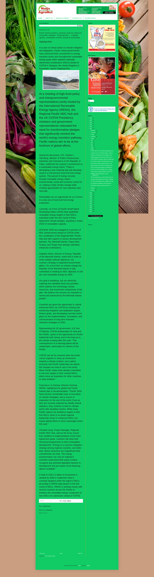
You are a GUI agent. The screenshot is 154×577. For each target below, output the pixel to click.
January (93, 190)
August (92, 138)
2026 (91, 118)
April (92, 147)
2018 (91, 197)
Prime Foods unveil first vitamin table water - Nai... (101, 163)
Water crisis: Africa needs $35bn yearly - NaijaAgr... (102, 169)
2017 (91, 199)
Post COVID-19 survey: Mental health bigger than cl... (102, 150)
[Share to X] (67, 501)
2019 (91, 195)
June (92, 142)
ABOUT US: (49, 18)
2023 (91, 124)
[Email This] (63, 501)
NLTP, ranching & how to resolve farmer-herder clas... (102, 177)
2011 (91, 211)
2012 (91, 209)
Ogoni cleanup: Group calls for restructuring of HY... (102, 165)
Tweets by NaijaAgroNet (93, 218)
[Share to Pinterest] (70, 501)
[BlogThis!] (65, 501)
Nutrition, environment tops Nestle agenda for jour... (102, 155)
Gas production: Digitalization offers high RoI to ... (101, 183)
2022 (91, 126)
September (93, 136)
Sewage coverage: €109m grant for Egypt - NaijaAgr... (102, 179)
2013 (91, 207)
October (93, 134)
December (93, 130)
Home (61, 553)
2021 (91, 128)
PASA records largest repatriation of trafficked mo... (102, 167)
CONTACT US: (77, 18)
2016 (91, 201)
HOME (40, 18)
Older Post (80, 553)
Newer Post (42, 553)
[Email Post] (60, 500)
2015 (91, 203)
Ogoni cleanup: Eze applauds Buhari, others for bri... (102, 171)
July (92, 140)
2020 (91, 192)
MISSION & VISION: (62, 18)
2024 (91, 122)
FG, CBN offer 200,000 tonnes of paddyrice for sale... (102, 181)
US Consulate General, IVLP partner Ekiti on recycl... (102, 161)
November (93, 132)
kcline (79, 565)
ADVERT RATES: (90, 18)
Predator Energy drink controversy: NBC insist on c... (102, 157)
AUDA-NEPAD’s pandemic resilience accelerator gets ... (103, 159)
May (92, 145)
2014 (91, 205)
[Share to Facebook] (68, 501)
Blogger (88, 565)
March (92, 149)
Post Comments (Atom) (50, 556)
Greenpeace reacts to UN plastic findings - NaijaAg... (102, 153)
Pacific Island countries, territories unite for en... (101, 185)
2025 (91, 120)
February (93, 188)
